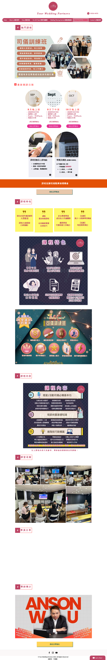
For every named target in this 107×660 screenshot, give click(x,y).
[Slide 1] (53, 361)
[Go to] (50, 175)
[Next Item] (89, 494)
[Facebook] (49, 652)
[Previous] (17, 336)
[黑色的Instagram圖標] (53, 652)
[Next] (89, 336)
